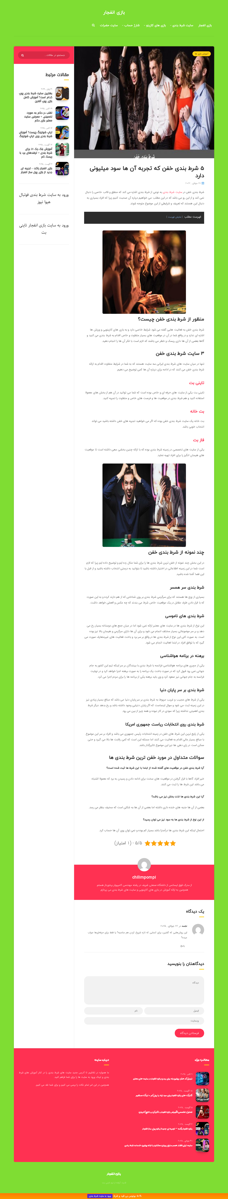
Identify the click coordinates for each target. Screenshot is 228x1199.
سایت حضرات (109, 25)
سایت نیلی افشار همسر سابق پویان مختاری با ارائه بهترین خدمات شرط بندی (158, 1145)
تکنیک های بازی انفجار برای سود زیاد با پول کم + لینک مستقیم (164, 1095)
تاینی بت (196, 383)
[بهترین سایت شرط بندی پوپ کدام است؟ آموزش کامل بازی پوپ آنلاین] (62, 93)
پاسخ (182, 945)
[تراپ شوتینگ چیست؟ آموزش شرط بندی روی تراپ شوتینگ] (62, 132)
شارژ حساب (132, 25)
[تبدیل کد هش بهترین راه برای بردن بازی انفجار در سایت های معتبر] (202, 1078)
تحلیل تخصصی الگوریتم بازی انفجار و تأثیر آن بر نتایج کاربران (165, 1112)
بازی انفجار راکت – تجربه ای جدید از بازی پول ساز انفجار (36, 170)
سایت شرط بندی (182, 25)
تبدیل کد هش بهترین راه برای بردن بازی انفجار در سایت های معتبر (162, 1078)
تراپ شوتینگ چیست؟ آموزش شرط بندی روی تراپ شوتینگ (35, 134)
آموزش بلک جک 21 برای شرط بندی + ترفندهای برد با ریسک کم (36, 152)
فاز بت (198, 440)
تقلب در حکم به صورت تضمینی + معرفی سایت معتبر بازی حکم (38, 116)
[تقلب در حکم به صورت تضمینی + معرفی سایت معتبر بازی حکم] (62, 113)
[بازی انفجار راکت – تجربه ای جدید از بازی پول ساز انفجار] (62, 168)
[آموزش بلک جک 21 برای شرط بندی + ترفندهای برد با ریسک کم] (62, 149)
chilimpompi (144, 877)
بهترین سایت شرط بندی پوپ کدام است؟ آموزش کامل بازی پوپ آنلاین (35, 97)
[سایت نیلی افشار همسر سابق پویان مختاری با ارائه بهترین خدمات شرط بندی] (202, 1145)
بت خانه (197, 411)
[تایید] (23, 55)
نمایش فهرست (174, 217)
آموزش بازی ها (201, 54)
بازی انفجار (114, 12)
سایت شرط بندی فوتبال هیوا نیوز (37, 198)
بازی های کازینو (156, 25)
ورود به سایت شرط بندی (100, 1196)
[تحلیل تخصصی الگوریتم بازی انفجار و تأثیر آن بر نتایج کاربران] (202, 1112)
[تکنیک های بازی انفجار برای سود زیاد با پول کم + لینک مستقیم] (202, 1095)
